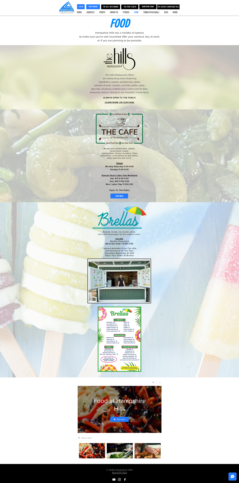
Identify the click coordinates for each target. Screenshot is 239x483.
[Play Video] (92, 450)
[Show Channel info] (159, 382)
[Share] (153, 382)
